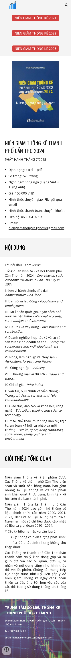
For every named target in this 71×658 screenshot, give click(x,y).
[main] (35, 151)
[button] (4, 5)
